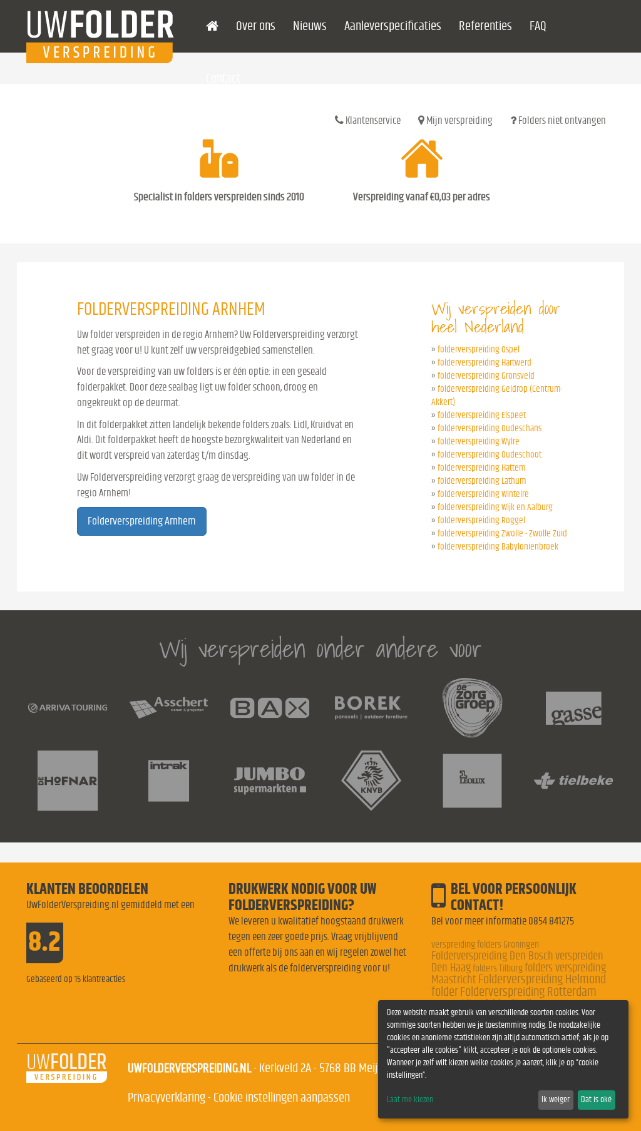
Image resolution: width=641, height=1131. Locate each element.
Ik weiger (555, 1099)
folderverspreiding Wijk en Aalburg (495, 507)
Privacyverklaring (166, 1097)
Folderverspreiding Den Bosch (492, 956)
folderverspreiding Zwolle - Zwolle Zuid (502, 533)
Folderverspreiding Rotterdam (528, 991)
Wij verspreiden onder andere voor (320, 648)
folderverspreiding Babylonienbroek (498, 546)
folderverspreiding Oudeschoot (489, 454)
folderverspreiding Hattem (481, 468)
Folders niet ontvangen (561, 120)
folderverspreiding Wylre (479, 441)
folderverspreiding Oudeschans (489, 428)
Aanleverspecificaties (392, 26)
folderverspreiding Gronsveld (486, 376)
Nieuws (310, 26)
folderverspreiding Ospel (479, 349)
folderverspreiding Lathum (482, 481)
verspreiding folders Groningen (485, 944)
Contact (223, 78)
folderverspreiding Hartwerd (484, 362)
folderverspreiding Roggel (481, 520)
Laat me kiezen (410, 1099)
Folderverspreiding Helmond (542, 979)
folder (444, 991)
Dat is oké (596, 1099)
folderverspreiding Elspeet (482, 415)
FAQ (538, 26)
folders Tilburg (498, 968)
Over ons (255, 26)
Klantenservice (372, 120)
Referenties (485, 26)
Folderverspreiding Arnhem (142, 521)
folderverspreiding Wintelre (483, 494)
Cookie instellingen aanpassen (281, 1097)
